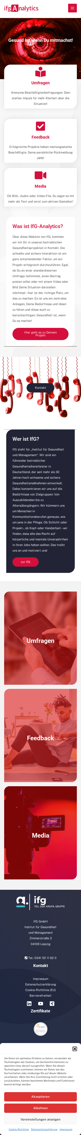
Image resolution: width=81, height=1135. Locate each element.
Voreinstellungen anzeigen (40, 1119)
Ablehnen (40, 1108)
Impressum (66, 1129)
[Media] (40, 175)
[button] (75, 1049)
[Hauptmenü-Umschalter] (72, 8)
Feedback (41, 137)
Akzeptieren (40, 1096)
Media (40, 186)
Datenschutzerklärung (44, 1129)
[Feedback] (40, 126)
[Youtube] (40, 1003)
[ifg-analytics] (21, 8)
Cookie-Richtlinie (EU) (40, 990)
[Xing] (52, 1003)
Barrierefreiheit (40, 995)
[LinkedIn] (29, 1003)
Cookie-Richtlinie (19, 1129)
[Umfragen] (40, 72)
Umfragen (40, 82)
